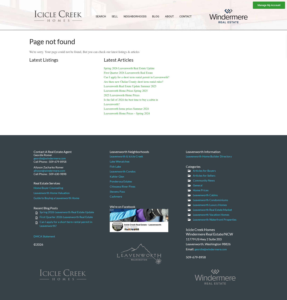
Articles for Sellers (204, 175)
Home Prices (201, 190)
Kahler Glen (117, 176)
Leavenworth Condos (122, 171)
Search (101, 16)
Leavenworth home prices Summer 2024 (126, 108)
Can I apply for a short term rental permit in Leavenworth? (136, 77)
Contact (185, 16)
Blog (155, 16)
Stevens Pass (117, 191)
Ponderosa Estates (121, 181)
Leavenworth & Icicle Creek (126, 156)
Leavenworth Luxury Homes (210, 205)
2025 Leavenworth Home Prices (121, 95)
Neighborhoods (135, 16)
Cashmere (116, 196)
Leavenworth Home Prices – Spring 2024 (127, 113)
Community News (204, 180)
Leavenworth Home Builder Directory (209, 156)
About (169, 16)
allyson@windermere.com (49, 170)
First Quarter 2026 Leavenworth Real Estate (128, 73)
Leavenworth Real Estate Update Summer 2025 (130, 86)
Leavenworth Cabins (205, 195)
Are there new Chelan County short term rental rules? (133, 82)
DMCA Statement (44, 236)
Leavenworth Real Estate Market (212, 209)
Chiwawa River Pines (122, 186)
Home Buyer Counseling (48, 188)
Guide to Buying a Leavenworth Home (56, 198)
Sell (115, 16)
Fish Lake (115, 166)
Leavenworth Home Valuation (52, 193)
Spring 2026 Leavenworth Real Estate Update (129, 68)
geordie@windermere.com (50, 158)
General (197, 185)
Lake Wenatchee (119, 161)
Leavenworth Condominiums (210, 200)
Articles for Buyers (204, 170)
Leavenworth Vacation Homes (211, 214)
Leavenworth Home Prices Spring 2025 (126, 91)
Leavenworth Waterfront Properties (214, 219)
